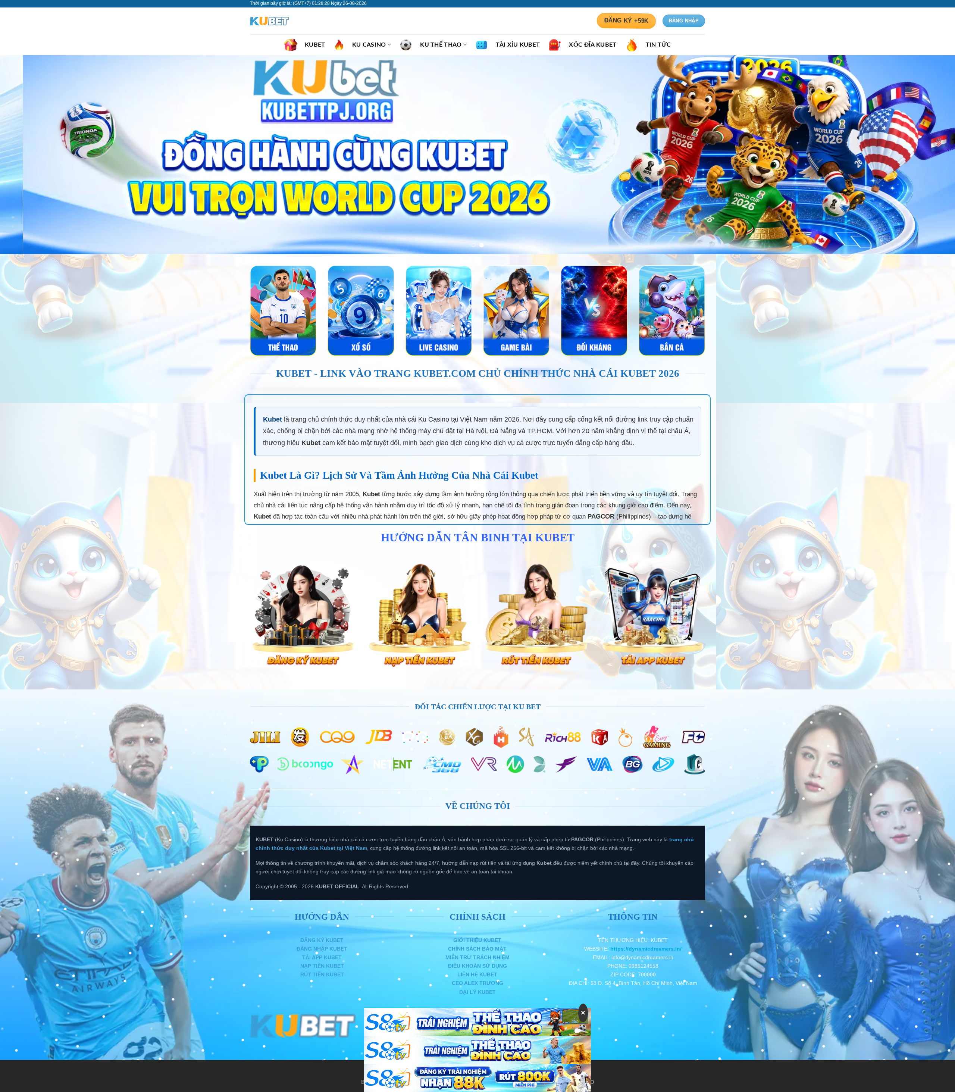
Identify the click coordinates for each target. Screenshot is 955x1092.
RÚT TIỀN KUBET (322, 974)
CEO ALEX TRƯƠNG (477, 983)
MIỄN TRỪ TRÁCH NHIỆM (477, 957)
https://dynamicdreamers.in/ (646, 949)
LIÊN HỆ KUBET (477, 974)
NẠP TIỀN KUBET (322, 966)
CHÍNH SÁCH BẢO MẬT (477, 949)
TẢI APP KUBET (322, 957)
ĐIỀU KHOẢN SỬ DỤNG (477, 966)
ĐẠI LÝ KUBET (477, 992)
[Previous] (28, 155)
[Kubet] (287, 21)
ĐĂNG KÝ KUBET (322, 940)
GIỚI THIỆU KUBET (477, 940)
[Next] (926, 155)
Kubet (272, 419)
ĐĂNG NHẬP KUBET (322, 949)
